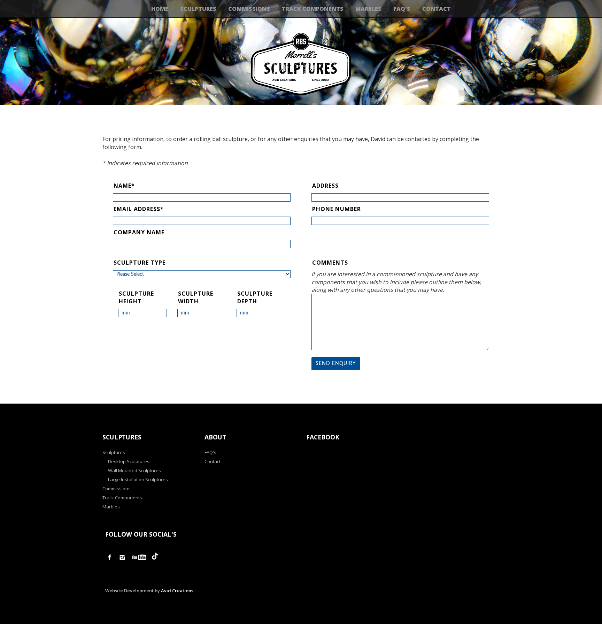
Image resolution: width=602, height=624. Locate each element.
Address (325, 185)
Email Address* (139, 209)
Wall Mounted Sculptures (134, 470)
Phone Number (336, 209)
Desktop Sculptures (128, 461)
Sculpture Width (195, 297)
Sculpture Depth (254, 297)
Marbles (368, 9)
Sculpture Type (139, 262)
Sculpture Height (136, 297)
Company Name (139, 232)
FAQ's (401, 9)
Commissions (249, 9)
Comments (330, 262)
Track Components (313, 9)
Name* (124, 185)
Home (159, 9)
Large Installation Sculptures (138, 479)
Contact (436, 9)
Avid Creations (177, 590)
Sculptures (198, 9)
